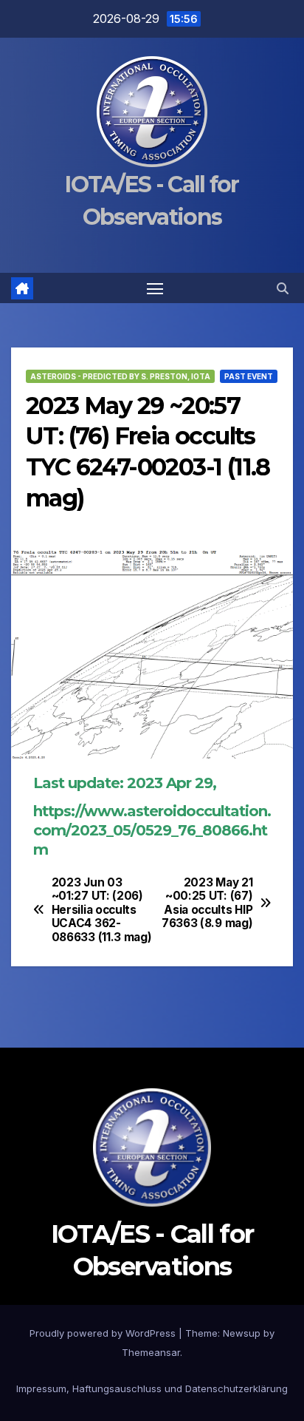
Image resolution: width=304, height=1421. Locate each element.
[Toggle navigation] (155, 288)
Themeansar (151, 1352)
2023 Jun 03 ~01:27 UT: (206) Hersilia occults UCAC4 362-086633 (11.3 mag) (102, 910)
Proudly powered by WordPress (104, 1333)
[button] (283, 288)
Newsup (241, 1333)
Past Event (248, 376)
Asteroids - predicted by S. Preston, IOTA (120, 376)
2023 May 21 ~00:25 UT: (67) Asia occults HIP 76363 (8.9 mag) (207, 903)
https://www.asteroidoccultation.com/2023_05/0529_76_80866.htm (152, 830)
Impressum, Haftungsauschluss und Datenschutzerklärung (152, 1388)
